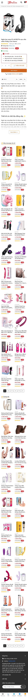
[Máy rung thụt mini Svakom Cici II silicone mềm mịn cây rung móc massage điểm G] (7, 273)
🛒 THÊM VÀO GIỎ (19, 65)
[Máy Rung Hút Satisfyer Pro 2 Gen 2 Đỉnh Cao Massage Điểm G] (21, 273)
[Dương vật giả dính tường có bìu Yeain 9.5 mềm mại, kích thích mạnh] (7, 601)
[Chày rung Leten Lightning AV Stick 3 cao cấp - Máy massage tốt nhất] (21, 151)
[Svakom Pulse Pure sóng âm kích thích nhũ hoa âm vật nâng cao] (21, 298)
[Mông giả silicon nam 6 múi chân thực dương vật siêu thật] (21, 429)
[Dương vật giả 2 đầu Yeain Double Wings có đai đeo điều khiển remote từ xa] (21, 625)
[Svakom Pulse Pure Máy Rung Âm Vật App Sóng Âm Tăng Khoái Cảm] (7, 151)
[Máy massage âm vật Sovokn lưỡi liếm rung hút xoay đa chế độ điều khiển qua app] (7, 200)
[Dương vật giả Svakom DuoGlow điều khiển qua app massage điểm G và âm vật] (21, 176)
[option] (14, 23)
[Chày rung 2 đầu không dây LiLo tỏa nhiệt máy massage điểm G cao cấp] (21, 370)
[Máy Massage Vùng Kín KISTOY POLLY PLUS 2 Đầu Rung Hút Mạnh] (21, 225)
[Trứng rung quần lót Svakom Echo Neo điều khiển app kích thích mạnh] (7, 176)
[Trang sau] (22, 390)
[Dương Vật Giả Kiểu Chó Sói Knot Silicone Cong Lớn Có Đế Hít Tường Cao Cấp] (7, 625)
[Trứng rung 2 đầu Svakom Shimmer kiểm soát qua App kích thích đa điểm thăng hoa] (21, 477)
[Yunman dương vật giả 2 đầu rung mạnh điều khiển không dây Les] (7, 576)
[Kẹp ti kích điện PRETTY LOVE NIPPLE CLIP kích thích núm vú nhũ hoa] (7, 298)
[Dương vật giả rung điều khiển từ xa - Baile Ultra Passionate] (7, 527)
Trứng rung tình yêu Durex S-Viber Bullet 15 (6, 561)
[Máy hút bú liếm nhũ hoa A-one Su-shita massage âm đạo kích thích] (7, 225)
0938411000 (15, 74)
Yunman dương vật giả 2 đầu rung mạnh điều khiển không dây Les (7, 586)
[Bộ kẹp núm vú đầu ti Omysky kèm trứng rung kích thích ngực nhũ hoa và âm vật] (21, 347)
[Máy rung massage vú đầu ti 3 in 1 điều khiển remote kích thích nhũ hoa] (7, 322)
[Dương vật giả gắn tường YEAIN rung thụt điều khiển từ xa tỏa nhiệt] (21, 405)
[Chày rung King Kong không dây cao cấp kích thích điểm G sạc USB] (7, 250)
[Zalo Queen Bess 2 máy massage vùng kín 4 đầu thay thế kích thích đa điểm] (7, 347)
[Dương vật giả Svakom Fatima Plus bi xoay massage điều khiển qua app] (7, 405)
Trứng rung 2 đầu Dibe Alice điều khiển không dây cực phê (21, 332)
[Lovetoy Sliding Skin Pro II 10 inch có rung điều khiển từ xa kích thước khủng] (21, 453)
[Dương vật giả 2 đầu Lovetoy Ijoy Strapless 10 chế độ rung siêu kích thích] (7, 453)
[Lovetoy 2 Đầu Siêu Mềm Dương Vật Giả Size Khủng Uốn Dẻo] (21, 601)
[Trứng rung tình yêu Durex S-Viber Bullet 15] (7, 551)
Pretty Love (12, 45)
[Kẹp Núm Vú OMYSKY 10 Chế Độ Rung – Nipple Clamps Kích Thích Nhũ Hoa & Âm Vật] (21, 250)
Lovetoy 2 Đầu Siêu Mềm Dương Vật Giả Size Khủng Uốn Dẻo (20, 610)
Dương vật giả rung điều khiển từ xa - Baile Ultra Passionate (7, 536)
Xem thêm (13, 132)
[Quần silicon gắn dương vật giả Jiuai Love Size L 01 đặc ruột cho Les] (21, 502)
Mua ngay (14, 70)
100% (20, 79)
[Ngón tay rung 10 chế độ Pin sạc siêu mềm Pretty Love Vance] (14, 23)
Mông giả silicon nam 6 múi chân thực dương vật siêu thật (21, 438)
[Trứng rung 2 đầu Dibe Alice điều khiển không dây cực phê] (21, 322)
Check (23, 687)
